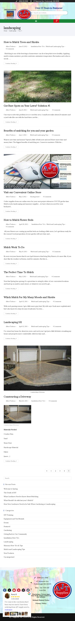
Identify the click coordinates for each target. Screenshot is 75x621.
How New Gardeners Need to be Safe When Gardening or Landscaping (29, 504)
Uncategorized (34, 197)
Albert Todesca (10, 46)
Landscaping (8, 542)
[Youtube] (14, 590)
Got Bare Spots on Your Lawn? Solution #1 (27, 105)
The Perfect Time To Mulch (19, 272)
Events (6, 523)
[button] (36, 20)
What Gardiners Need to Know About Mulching (21, 497)
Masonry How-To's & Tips (13, 546)
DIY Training (8, 515)
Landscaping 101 (13, 322)
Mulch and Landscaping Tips (55, 46)
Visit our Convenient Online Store (22, 192)
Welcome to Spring (11, 489)
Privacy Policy (41, 603)
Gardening (8, 530)
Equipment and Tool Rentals (14, 519)
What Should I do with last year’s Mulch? (18, 500)
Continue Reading (11, 63)
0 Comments (10, 49)
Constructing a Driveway (17, 396)
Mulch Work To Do (14, 247)
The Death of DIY (10, 493)
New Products (9, 553)
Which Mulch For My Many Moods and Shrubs (29, 297)
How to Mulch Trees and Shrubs (21, 42)
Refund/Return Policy (41, 600)
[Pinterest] (18, 590)
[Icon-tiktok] (28, 590)
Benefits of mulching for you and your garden (29, 130)
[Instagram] (23, 590)
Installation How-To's (38, 46)
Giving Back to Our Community (15, 534)
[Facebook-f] (4, 590)
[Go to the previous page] (47, 471)
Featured (7, 527)
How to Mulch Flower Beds (18, 219)
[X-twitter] (9, 590)
